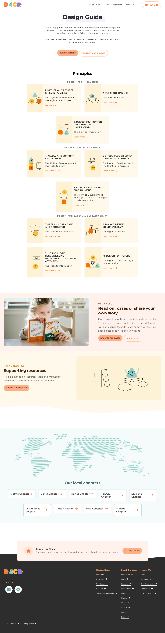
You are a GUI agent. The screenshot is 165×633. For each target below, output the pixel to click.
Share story (133, 338)
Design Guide (94, 5)
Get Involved (151, 5)
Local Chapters (113, 5)
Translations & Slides (93, 53)
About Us (130, 5)
